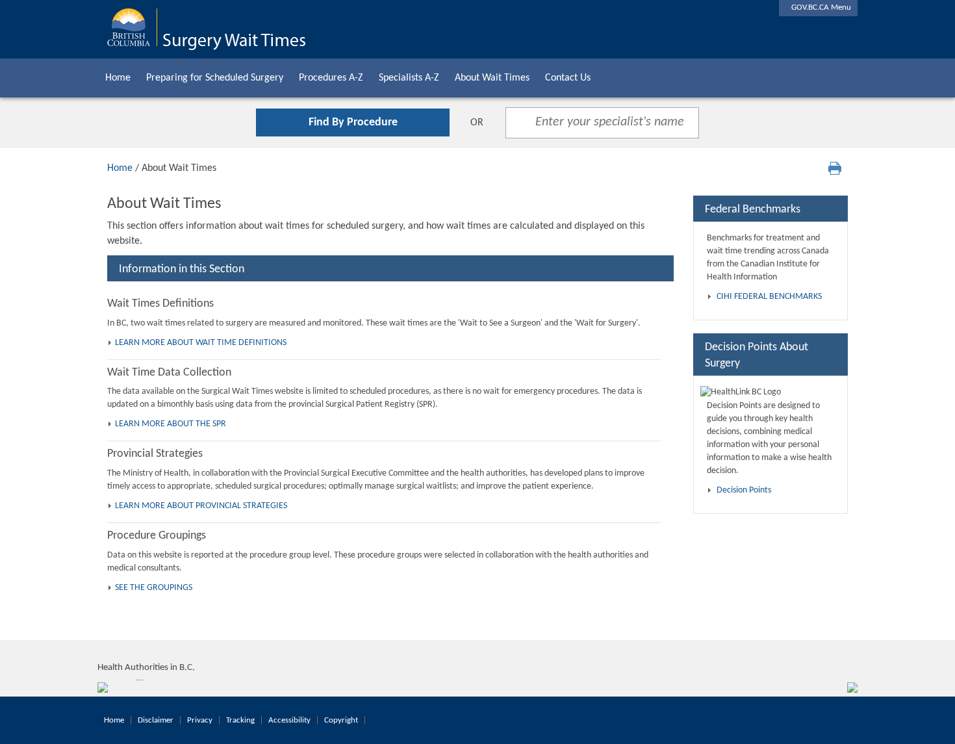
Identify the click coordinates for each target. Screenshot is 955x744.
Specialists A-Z (409, 78)
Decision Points (744, 490)
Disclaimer (155, 720)
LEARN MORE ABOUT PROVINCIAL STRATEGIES (201, 506)
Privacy (199, 720)
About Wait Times (492, 78)
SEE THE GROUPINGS (153, 588)
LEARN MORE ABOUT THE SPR (170, 424)
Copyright (341, 720)
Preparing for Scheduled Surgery (214, 78)
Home (118, 78)
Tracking (240, 720)
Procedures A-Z (331, 78)
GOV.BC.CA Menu (818, 7)
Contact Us (568, 78)
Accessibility (289, 720)
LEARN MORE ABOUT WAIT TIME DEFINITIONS (200, 343)
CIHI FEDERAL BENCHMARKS (769, 296)
